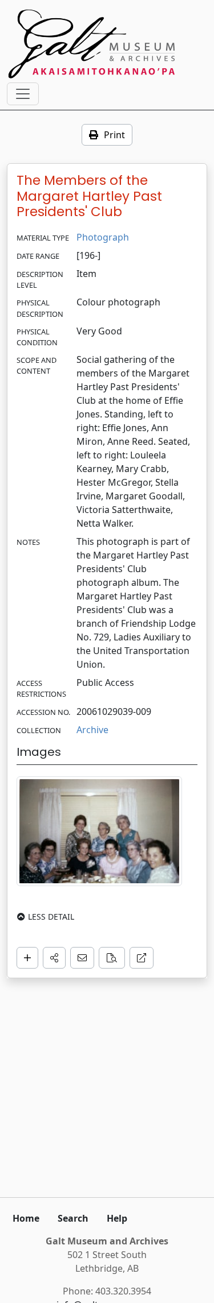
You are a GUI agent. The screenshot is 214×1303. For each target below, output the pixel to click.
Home (26, 1218)
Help (117, 1218)
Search (73, 1218)
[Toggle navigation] (23, 93)
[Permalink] (142, 958)
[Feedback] (82, 958)
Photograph (102, 237)
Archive (92, 729)
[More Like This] (112, 958)
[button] (54, 958)
